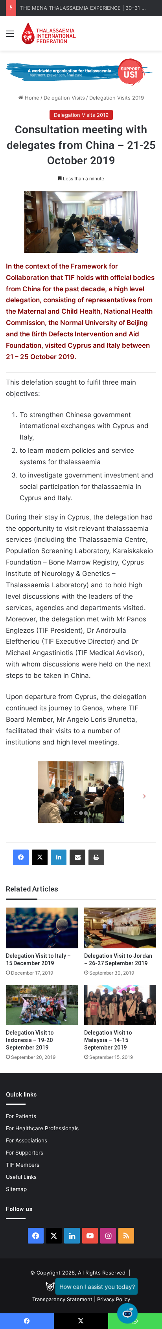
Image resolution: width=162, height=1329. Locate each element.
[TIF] (48, 33)
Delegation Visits (64, 97)
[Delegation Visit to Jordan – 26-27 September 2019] (120, 928)
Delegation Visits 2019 (116, 97)
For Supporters (24, 1152)
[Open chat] (127, 1313)
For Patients (21, 1116)
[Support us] (81, 72)
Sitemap (16, 1189)
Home (31, 97)
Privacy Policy (113, 1299)
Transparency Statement (62, 1299)
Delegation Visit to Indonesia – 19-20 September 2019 (30, 1040)
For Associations (26, 1140)
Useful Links (21, 1177)
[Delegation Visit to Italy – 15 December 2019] (42, 928)
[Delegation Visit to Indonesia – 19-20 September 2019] (42, 1005)
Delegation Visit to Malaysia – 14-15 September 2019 (108, 1040)
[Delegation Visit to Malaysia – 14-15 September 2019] (120, 1005)
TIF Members (22, 1165)
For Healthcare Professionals (42, 1128)
